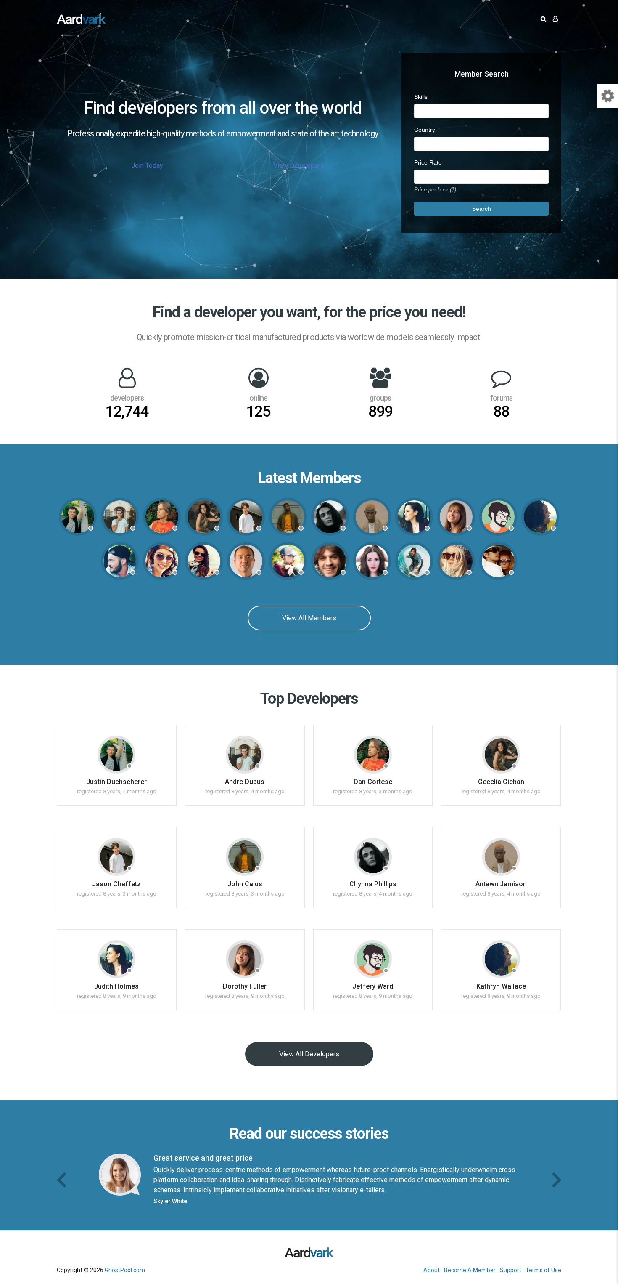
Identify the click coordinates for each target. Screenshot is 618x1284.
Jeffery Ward (372, 986)
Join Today (147, 166)
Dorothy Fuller (245, 986)
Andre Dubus (244, 782)
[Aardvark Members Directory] (81, 19)
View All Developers (309, 1054)
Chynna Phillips (372, 884)
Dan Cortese (373, 782)
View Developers (298, 166)
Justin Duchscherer (116, 782)
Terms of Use (543, 1270)
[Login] (555, 19)
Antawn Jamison (501, 884)
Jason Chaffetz (116, 884)
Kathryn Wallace (501, 986)
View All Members (309, 618)
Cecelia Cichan (501, 782)
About (431, 1270)
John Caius (244, 884)
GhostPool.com (125, 1270)
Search (481, 208)
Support (510, 1270)
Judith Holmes (116, 986)
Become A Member (470, 1270)
